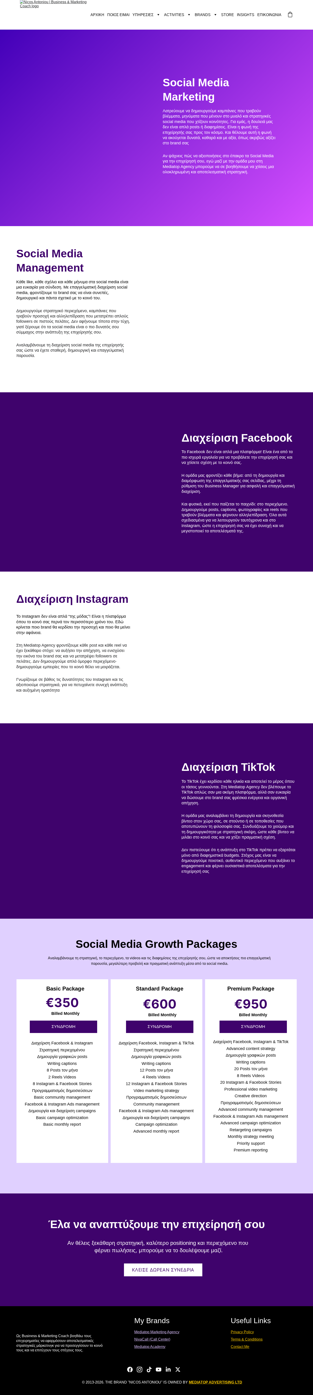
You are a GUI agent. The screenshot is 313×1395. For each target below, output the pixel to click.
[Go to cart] (290, 14)
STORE (227, 15)
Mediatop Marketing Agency (156, 1332)
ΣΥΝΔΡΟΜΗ (64, 1026)
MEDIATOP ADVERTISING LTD (215, 1382)
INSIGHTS (245, 15)
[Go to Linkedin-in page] (168, 1369)
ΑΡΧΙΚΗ (97, 15)
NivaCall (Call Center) (152, 1339)
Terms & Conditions (247, 1339)
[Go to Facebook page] (130, 1369)
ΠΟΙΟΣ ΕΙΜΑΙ (118, 15)
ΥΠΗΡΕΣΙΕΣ (143, 15)
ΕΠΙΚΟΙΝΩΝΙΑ (269, 15)
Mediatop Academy (149, 1347)
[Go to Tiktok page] (149, 1369)
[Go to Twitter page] (178, 1369)
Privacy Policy (242, 1332)
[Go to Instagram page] (139, 1369)
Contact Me (240, 1347)
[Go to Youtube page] (158, 1369)
